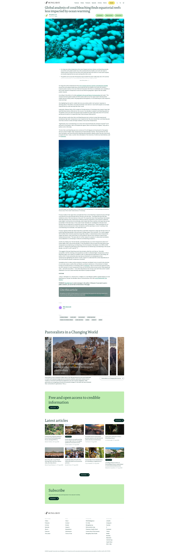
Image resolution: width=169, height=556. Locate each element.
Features (76, 3)
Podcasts (87, 3)
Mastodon (108, 537)
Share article (109, 15)
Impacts (67, 527)
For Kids (88, 523)
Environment (81, 317)
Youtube (108, 525)
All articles (118, 420)
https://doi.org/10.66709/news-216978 (94, 295)
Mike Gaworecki (67, 306)
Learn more (53, 407)
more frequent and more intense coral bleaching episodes (93, 85)
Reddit (108, 533)
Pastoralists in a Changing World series (111, 378)
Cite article (118, 15)
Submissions (68, 531)
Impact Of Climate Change (66, 319)
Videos (82, 3)
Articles (100, 3)
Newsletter (53, 498)
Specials (94, 3)
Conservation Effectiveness (92, 531)
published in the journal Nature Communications (89, 95)
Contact (67, 523)
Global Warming (91, 317)
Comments (99, 15)
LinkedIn (108, 520)
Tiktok (108, 531)
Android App (109, 540)
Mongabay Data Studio (91, 533)
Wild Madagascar (90, 520)
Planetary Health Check (92, 529)
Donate (111, 3)
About (66, 520)
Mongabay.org (89, 525)
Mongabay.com (53, 14)
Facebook (108, 529)
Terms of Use (68, 533)
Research (94, 319)
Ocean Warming (79, 319)
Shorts (105, 3)
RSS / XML (109, 544)
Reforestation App (90, 527)
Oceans (87, 319)
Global (56, 16)
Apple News (109, 542)
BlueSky (108, 535)
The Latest (47, 533)
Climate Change (64, 317)
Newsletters (68, 529)
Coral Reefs (73, 317)
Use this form (68, 283)
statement (63, 136)
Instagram (108, 523)
